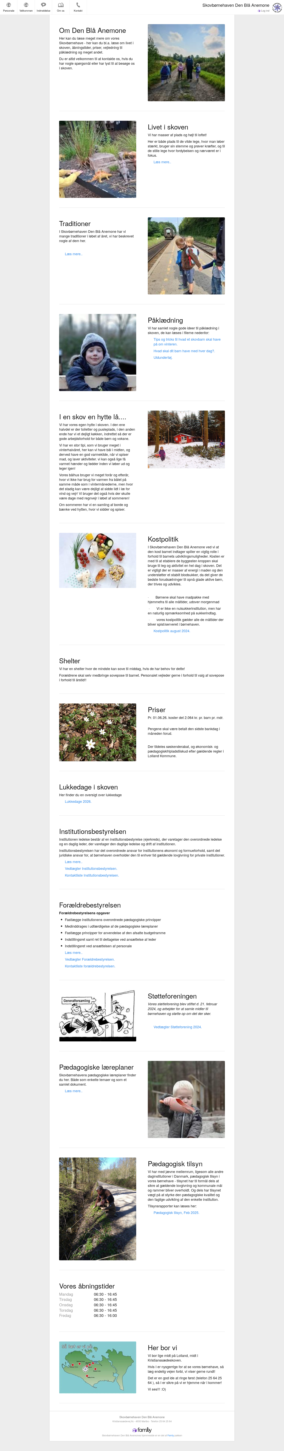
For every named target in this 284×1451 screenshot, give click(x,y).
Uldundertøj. (163, 357)
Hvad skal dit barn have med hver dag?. (184, 350)
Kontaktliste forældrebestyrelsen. (90, 965)
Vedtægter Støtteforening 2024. (178, 1026)
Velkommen (26, 10)
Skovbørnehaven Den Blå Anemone (235, 5)
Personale (8, 10)
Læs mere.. (162, 161)
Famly (171, 1435)
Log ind (264, 10)
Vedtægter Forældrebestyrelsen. (90, 959)
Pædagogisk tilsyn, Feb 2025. (176, 1212)
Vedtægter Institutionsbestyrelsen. (91, 868)
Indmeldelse (43, 10)
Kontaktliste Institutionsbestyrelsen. (92, 875)
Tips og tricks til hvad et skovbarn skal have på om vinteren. (187, 341)
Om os (61, 10)
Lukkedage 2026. (78, 801)
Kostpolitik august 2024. (172, 630)
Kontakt (78, 10)
